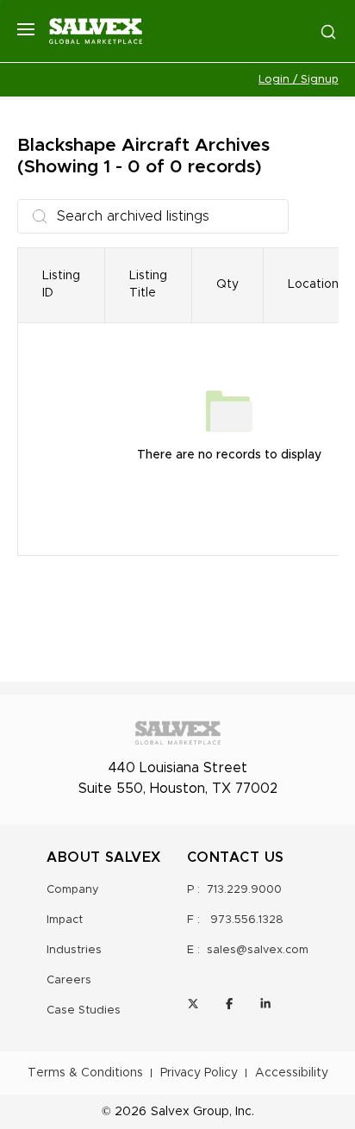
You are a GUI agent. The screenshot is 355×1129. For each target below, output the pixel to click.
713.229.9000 (244, 889)
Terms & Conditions (85, 1073)
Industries (74, 950)
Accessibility (291, 1073)
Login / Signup (298, 79)
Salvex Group (190, 1112)
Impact (65, 920)
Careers (69, 980)
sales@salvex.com (257, 950)
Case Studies (84, 1010)
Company (73, 889)
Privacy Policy (199, 1073)
